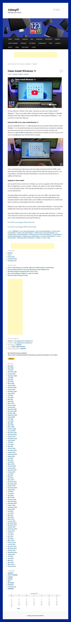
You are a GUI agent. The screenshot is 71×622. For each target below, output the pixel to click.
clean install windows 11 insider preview (32, 233)
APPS (50, 43)
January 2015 (11, 521)
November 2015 (12, 503)
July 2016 (10, 491)
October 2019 (11, 437)
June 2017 (10, 474)
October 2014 (11, 527)
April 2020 (10, 425)
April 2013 (10, 562)
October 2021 (11, 389)
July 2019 (10, 442)
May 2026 (10, 366)
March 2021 (11, 403)
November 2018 (12, 450)
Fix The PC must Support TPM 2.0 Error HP (21, 222)
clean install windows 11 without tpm (26, 234)
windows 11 (39, 238)
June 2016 (10, 493)
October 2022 (11, 374)
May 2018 (10, 460)
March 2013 (11, 564)
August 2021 (11, 393)
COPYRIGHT (25, 47)
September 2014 (12, 529)
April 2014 (10, 539)
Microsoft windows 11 (30, 238)
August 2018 (11, 456)
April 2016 (10, 495)
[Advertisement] (35, 55)
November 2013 (12, 548)
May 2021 (10, 399)
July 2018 (10, 458)
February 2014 (12, 542)
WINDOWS (39, 39)
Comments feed (12, 259)
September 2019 (12, 438)
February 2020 (12, 429)
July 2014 (10, 533)
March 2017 (11, 480)
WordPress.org (12, 261)
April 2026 (10, 368)
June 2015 (10, 513)
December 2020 (12, 409)
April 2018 (10, 462)
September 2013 (12, 552)
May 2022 (10, 380)
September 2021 (12, 391)
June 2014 (10, 535)
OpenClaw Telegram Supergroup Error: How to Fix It (23, 271)
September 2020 (12, 415)
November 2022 (12, 372)
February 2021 (12, 405)
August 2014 (11, 531)
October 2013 (11, 550)
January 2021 (11, 407)
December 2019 (12, 433)
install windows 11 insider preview (22, 236)
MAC (32, 39)
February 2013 (12, 566)
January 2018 (11, 468)
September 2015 (12, 507)
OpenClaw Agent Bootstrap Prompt (18, 275)
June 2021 (10, 397)
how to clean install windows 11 (44, 234)
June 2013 (10, 558)
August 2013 (11, 554)
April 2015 (10, 517)
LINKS (17, 47)
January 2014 (11, 544)
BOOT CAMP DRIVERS (18, 347)
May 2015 (10, 515)
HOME (10, 39)
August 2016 (11, 489)
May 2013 (10, 560)
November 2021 (12, 387)
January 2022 (11, 385)
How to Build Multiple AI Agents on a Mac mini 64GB (23, 273)
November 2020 (12, 411)
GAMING (57, 39)
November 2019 (12, 434)
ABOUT (10, 47)
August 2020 (11, 417)
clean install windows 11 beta (30, 231)
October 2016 (11, 486)
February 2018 (12, 466)
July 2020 (10, 419)
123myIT (13, 10)
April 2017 (10, 478)
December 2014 (12, 523)
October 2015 (11, 505)
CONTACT (58, 43)
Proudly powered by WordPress (35, 615)
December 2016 (12, 482)
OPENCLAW (48, 39)
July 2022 (10, 378)
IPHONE (17, 39)
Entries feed (11, 257)
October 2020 (11, 413)
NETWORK (32, 43)
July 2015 (10, 511)
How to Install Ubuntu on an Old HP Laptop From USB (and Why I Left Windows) (31, 267)
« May (18, 608)
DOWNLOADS (42, 43)
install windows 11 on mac (54, 236)
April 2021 (10, 401)
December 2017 (12, 470)
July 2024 (10, 370)
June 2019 (10, 444)
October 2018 (11, 452)
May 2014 (10, 537)
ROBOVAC (23, 43)
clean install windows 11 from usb (48, 231)
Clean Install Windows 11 (22, 71)
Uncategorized (12, 587)
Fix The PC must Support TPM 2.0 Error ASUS (22, 227)
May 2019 (10, 446)
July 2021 (10, 395)
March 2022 (11, 383)
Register (10, 253)
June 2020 (10, 421)
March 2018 (11, 464)
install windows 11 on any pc (38, 236)
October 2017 (11, 472)
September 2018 (12, 454)
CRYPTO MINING (13, 43)
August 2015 (11, 509)
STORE (34, 47)
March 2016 (11, 497)
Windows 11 (23, 126)
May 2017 (10, 476)
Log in (9, 255)
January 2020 (11, 431)
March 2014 (11, 541)
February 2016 (12, 499)
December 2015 (12, 501)
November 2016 (12, 484)
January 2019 (11, 448)
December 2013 (12, 546)
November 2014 (12, 525)
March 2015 (11, 519)
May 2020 (10, 423)
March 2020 (11, 427)
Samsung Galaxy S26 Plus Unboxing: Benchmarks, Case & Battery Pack (28, 269)
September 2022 (12, 376)
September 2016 (12, 488)
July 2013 (10, 556)
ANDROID (25, 39)
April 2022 (10, 382)
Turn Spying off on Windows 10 (24, 341)
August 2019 (11, 440)
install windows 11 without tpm (16, 238)
